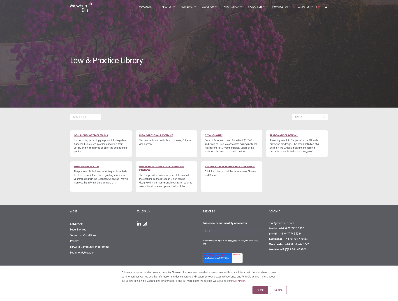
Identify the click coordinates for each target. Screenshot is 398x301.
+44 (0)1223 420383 (296, 239)
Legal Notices (78, 229)
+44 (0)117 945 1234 (290, 233)
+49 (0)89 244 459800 (293, 249)
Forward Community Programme (89, 247)
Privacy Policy (238, 281)
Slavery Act (76, 224)
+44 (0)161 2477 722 (297, 244)
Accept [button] (260, 290)
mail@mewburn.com (281, 223)
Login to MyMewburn (82, 252)
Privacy (74, 241)
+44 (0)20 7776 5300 (291, 228)
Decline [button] (278, 290)
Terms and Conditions (83, 235)
